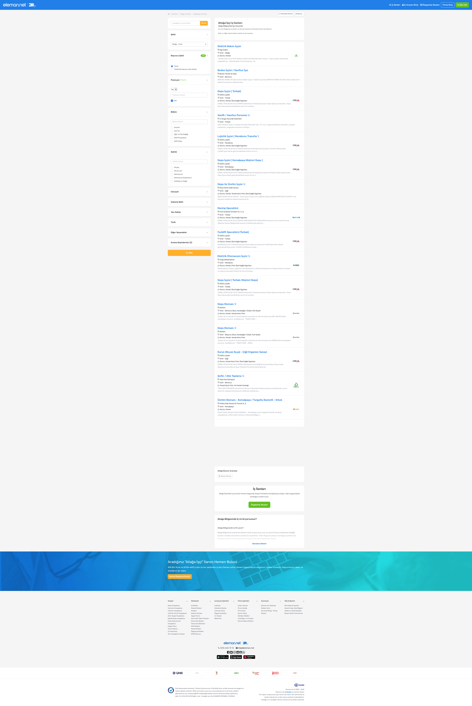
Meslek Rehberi (196, 608)
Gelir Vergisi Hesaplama (176, 616)
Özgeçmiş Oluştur (431, 5)
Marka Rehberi (196, 629)
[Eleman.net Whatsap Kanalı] (243, 652)
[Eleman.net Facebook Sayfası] (228, 652)
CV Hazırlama (172, 631)
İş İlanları (395, 5)
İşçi (175, 100)
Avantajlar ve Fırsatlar (245, 618)
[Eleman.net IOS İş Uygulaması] (236, 657)
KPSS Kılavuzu (196, 634)
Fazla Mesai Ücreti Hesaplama (174, 622)
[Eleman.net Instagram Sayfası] (234, 652)
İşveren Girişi (242, 613)
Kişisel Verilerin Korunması (294, 613)
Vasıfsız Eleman (225, 476)
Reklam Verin (265, 608)
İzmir (220, 33)
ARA (190, 253)
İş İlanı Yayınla (243, 605)
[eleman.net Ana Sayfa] (168, 14)
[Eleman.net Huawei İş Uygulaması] (249, 657)
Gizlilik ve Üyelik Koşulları (293, 611)
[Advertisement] (189, 278)
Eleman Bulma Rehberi (246, 621)
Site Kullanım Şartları (292, 605)
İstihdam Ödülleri (244, 616)
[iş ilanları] (19, 5)
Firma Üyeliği (242, 608)
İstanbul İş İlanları (220, 608)
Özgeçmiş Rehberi (197, 631)
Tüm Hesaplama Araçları (176, 634)
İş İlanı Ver (462, 5)
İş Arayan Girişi (411, 5)
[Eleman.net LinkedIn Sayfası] (237, 652)
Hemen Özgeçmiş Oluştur (179, 576)
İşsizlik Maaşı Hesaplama (176, 618)
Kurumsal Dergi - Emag (269, 611)
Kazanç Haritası (196, 613)
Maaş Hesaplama (174, 605)
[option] (177, 673)
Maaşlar (194, 611)
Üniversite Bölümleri (198, 623)
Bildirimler (218, 618)
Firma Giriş (448, 5)
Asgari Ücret (172, 626)
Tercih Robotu (172, 629)
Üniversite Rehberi (197, 621)
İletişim (263, 613)
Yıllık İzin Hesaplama (175, 611)
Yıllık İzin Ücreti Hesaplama (177, 613)
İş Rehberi (194, 605)
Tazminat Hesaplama (175, 608)
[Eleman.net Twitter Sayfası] (231, 652)
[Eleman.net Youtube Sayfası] (240, 652)
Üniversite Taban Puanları (200, 618)
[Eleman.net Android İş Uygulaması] (223, 657)
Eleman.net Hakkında (268, 605)
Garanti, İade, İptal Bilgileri (294, 608)
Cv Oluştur (218, 616)
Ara (204, 23)
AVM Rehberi (195, 626)
